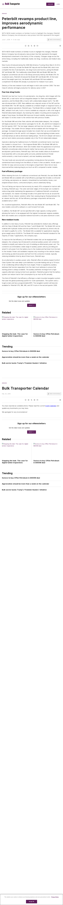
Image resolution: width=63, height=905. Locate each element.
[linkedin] (28, 46)
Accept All (31, 901)
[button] (3, 4)
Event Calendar (50, 406)
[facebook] (25, 46)
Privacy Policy (55, 897)
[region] (31, 899)
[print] (60, 46)
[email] (37, 46)
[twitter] (31, 46)
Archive (4, 13)
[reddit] (34, 46)
